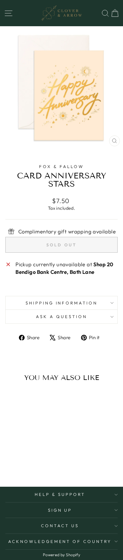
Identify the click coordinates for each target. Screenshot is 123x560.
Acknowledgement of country (60, 541)
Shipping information (62, 302)
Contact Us (60, 525)
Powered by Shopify (61, 554)
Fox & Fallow (61, 166)
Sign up (60, 510)
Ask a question (61, 316)
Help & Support (60, 494)
